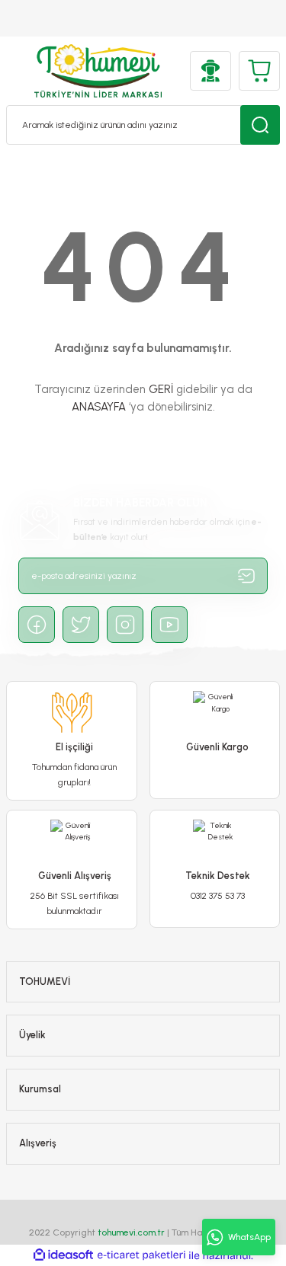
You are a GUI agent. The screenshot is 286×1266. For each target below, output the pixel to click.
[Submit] (246, 576)
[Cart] (259, 71)
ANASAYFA (99, 407)
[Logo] (98, 71)
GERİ (161, 389)
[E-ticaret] (141, 1255)
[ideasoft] (63, 1255)
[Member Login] (210, 71)
